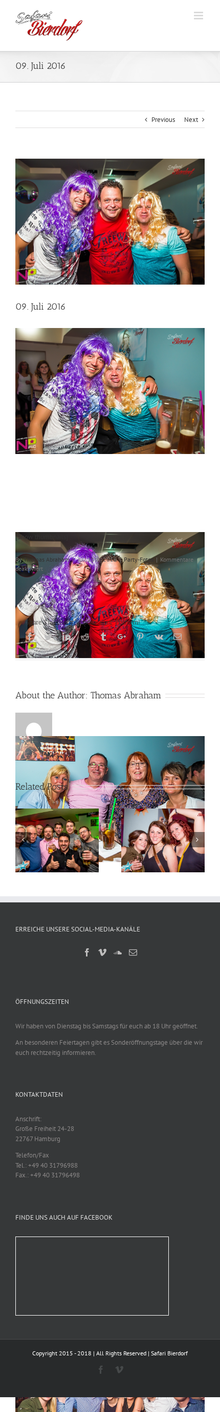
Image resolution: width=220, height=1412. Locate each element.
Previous (163, 119)
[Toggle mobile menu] (199, 15)
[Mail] (133, 952)
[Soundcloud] (118, 952)
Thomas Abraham (47, 559)
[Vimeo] (102, 952)
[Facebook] (87, 952)
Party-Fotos (138, 559)
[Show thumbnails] (41, 537)
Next (191, 119)
